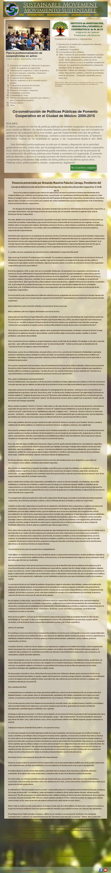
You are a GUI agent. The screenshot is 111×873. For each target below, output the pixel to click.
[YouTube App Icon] (105, 870)
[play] (45, 48)
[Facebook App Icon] (101, 870)
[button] (28, 35)
